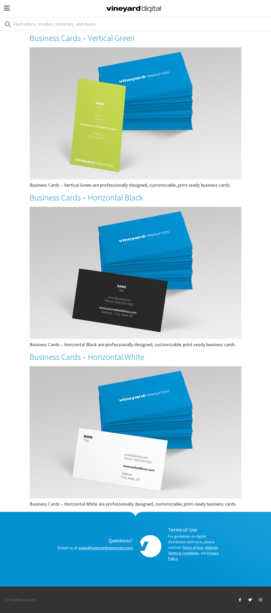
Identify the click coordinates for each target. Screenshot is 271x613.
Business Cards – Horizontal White (87, 357)
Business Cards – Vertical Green (82, 38)
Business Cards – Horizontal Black (86, 197)
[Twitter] (250, 599)
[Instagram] (260, 599)
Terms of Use (192, 547)
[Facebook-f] (239, 599)
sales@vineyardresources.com (106, 547)
